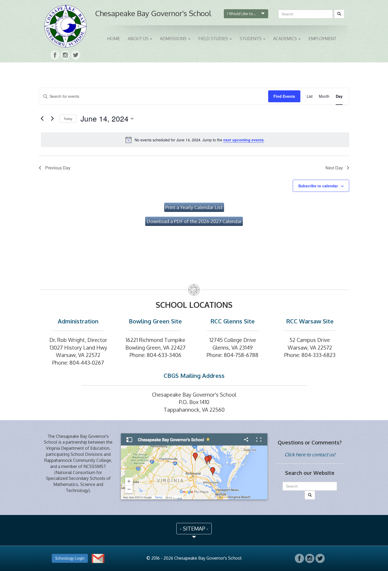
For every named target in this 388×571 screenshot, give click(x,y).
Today (68, 118)
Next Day (334, 168)
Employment (323, 38)
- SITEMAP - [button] (194, 528)
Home (113, 38)
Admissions (174, 38)
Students (251, 38)
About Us (138, 38)
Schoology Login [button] (69, 558)
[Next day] (52, 118)
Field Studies (213, 38)
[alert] (195, 139)
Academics (285, 38)
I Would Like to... (242, 13)
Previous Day (57, 168)
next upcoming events (243, 139)
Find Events (284, 96)
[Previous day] (42, 118)
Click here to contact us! (310, 454)
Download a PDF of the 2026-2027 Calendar (194, 221)
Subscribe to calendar (318, 185)
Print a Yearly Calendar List (194, 207)
